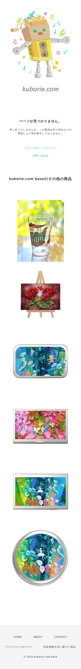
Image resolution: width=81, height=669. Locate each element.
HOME (18, 637)
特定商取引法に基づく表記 (59, 646)
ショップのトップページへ (40, 147)
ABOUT (38, 637)
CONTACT (60, 637)
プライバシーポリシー (18, 646)
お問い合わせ (40, 155)
